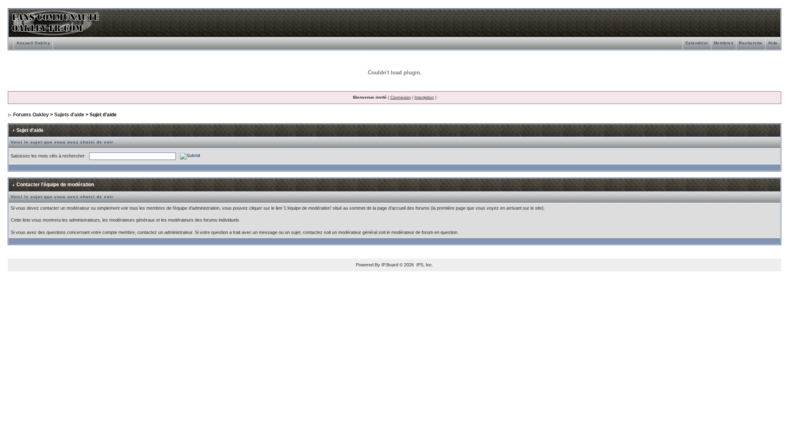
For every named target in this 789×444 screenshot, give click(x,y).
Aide (773, 43)
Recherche (751, 43)
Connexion (400, 97)
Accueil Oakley (33, 43)
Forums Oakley (31, 115)
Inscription (424, 97)
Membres (724, 43)
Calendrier (696, 43)
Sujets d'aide (69, 115)
